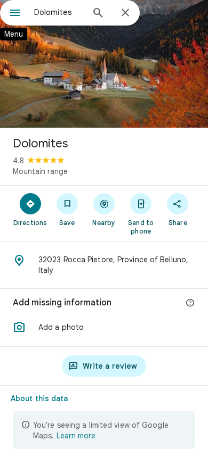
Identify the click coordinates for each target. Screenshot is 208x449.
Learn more (76, 435)
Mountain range (40, 171)
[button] (104, 327)
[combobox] (58, 12)
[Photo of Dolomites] (104, 64)
